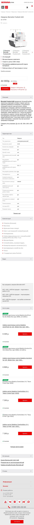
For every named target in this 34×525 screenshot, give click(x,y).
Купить (25, 334)
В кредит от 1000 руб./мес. (17, 87)
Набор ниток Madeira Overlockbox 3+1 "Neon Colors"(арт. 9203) (16, 392)
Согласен (17, 521)
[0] (30, 7)
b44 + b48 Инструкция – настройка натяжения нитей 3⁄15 (16, 300)
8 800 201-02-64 (28, 2)
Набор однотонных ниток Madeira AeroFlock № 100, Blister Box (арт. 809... (16, 326)
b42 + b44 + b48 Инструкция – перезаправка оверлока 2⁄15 (15, 295)
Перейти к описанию (6, 71)
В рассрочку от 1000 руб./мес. (18, 89)
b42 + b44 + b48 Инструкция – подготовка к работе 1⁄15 (15, 290)
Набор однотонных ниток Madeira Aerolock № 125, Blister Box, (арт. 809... (17, 359)
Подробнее (21, 518)
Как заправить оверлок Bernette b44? (13, 284)
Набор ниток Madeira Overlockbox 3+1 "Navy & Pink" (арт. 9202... (16, 425)
